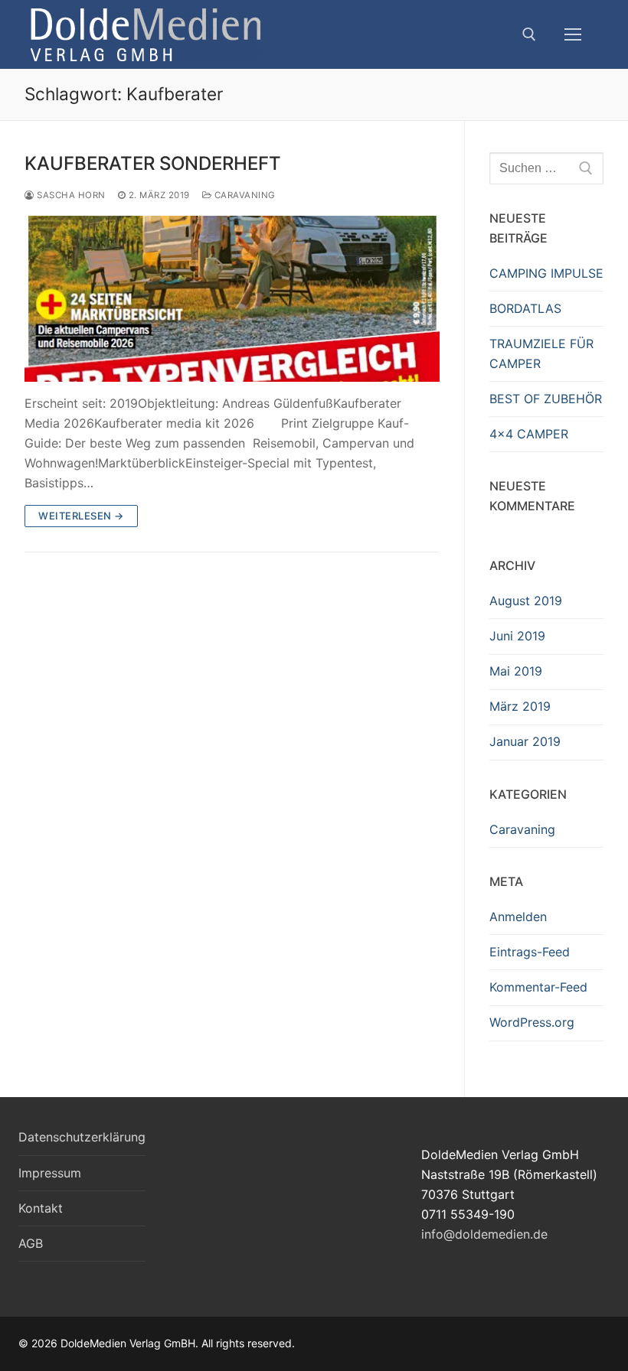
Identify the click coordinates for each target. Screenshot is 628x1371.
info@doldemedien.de (484, 1234)
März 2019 (520, 706)
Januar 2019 (525, 741)
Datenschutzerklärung (82, 1137)
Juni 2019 (517, 635)
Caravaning (243, 195)
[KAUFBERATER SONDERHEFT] (232, 299)
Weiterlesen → (81, 516)
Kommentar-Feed (538, 987)
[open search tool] (529, 34)
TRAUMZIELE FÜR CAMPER (541, 353)
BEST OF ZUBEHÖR (545, 398)
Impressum (49, 1172)
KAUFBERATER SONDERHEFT (153, 163)
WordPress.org (531, 1022)
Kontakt (40, 1208)
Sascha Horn (70, 195)
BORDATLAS (525, 308)
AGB (30, 1243)
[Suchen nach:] (546, 168)
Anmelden (518, 916)
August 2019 (525, 600)
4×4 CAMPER (528, 433)
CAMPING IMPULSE (546, 273)
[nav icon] (572, 34)
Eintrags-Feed (529, 951)
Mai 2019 (515, 671)
